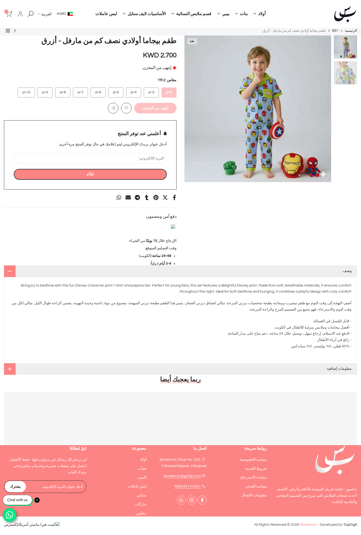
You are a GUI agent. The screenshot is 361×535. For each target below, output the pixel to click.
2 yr (166, 94)
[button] (126, 108)
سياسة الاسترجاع (253, 477)
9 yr (43, 94)
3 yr (149, 94)
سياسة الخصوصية (253, 460)
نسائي (141, 495)
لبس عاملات (137, 486)
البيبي (142, 477)
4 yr (131, 94)
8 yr (60, 94)
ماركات (140, 504)
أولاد (143, 460)
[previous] (320, 109)
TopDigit (350, 525)
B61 (335, 31)
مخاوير (141, 513)
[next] (195, 109)
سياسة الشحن (256, 486)
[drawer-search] (31, 14)
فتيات (142, 469)
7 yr (78, 94)
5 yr (113, 94)
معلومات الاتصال (254, 495)
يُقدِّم (90, 174)
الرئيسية (351, 31)
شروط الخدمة (256, 469)
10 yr (25, 94)
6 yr (96, 94)
